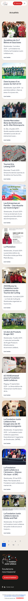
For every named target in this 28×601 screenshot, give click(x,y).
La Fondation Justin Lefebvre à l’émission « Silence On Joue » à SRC (12, 471)
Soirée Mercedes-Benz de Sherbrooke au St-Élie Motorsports (14, 122)
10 (13, 545)
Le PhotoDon (9, 247)
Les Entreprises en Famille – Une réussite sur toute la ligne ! (13, 205)
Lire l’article (7, 57)
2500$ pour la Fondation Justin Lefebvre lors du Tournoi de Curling (12, 289)
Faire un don (18, 3)
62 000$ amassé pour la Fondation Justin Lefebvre (12, 377)
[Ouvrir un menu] (24, 3)
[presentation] (14, 29)
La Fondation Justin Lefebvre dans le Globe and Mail (12, 515)
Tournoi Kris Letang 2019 (9, 165)
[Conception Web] (20, 598)
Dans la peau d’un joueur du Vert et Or (12, 82)
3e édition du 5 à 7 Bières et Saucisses (12, 41)
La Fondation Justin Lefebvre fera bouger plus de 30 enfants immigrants (12, 422)
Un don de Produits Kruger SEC (12, 333)
